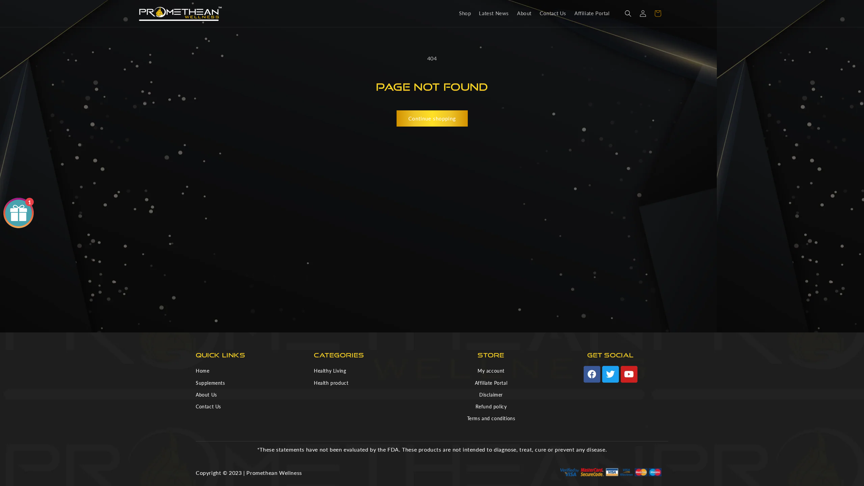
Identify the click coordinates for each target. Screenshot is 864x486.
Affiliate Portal (491, 383)
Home (202, 371)
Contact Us (208, 406)
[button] (628, 13)
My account (491, 371)
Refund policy (491, 406)
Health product (331, 383)
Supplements (210, 383)
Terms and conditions (491, 418)
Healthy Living (330, 371)
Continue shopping (432, 118)
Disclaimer (491, 395)
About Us (206, 395)
